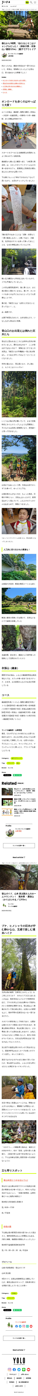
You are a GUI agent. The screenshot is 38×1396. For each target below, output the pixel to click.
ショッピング (13, 6)
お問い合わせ (25, 1374)
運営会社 (9, 1378)
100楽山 (14, 1293)
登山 (18, 763)
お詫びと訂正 (19, 1386)
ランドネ (8, 9)
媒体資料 (19, 1378)
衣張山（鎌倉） (8, 89)
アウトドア (10, 763)
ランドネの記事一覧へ (19, 845)
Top (3, 9)
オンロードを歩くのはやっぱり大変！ (14, 80)
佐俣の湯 (7, 1226)
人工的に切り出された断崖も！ (12, 86)
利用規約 (11, 1382)
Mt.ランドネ (5, 6)
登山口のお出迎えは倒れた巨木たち (14, 83)
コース (5, 92)
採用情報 (28, 1378)
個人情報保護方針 (24, 1382)
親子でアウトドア (17, 758)
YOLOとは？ (13, 1374)
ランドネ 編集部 (20, 1322)
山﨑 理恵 (18, 831)
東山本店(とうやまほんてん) (16, 1180)
